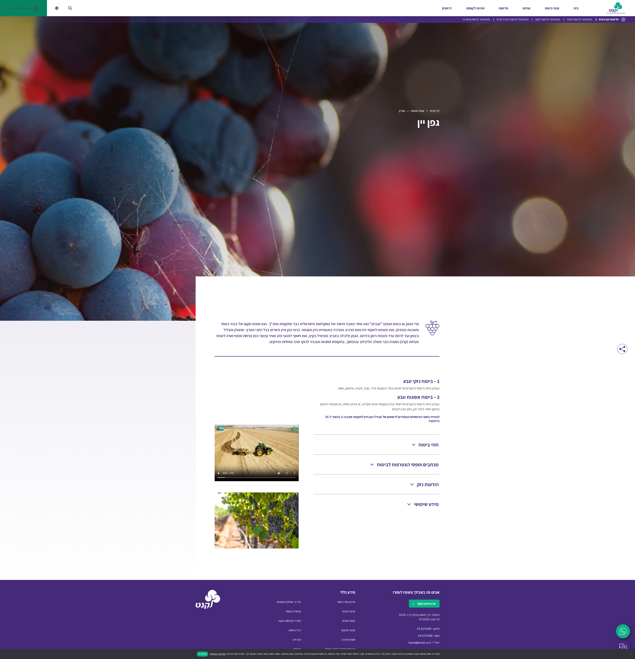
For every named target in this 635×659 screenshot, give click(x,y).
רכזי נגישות (295, 630)
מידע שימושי (426, 504)
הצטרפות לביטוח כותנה (579, 19)
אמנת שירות (348, 621)
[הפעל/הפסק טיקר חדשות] (623, 19)
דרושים (447, 8)
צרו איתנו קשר (426, 603)
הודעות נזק (428, 484)
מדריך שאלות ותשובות (288, 602)
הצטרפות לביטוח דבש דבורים (513, 19)
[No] (631, 654)
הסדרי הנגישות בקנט (289, 621)
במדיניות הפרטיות (218, 654)
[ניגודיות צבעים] (57, 8)
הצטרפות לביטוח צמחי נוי (476, 19)
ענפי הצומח (417, 111)
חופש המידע (348, 639)
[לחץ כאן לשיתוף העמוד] (622, 349)
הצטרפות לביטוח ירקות (547, 19)
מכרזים (297, 639)
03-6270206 (425, 635)
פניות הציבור (348, 611)
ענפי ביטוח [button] (552, 8)
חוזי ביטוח (429, 444)
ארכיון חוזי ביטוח (346, 602)
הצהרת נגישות (293, 611)
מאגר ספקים (348, 630)
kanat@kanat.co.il (420, 642)
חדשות (503, 8)
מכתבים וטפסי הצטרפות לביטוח (408, 464)
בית (576, 8)
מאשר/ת (202, 654)
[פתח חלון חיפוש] (70, 8)
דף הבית (435, 111)
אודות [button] (526, 8)
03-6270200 (424, 629)
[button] (23, 8)
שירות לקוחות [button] (475, 8)
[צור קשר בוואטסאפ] (623, 631)
